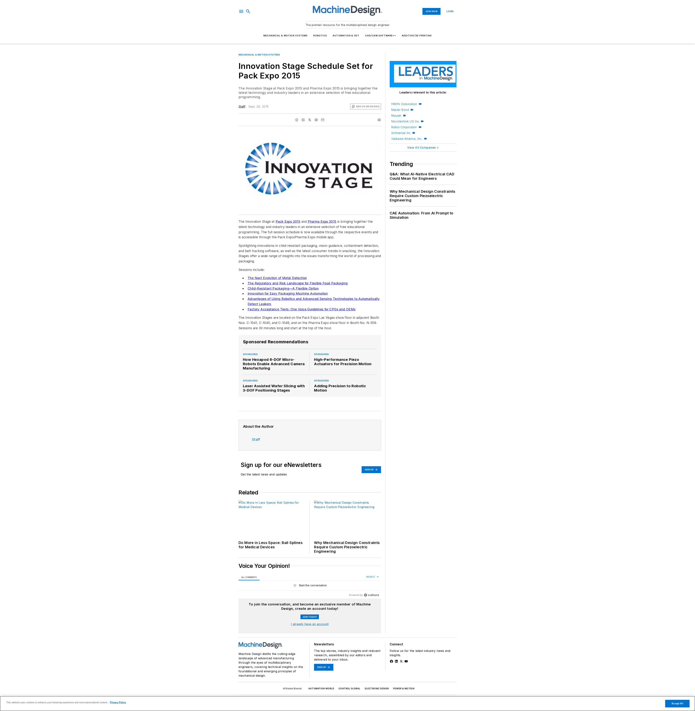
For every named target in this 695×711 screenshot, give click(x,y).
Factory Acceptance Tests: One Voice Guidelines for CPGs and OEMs (302, 309)
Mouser (396, 115)
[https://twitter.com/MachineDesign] (401, 661)
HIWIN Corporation (404, 104)
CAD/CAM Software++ (380, 35)
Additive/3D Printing (417, 35)
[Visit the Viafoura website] (371, 595)
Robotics (320, 35)
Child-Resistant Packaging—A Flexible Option (283, 288)
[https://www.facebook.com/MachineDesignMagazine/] (391, 661)
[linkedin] (303, 120)
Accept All (677, 703)
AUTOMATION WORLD (321, 688)
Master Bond (400, 110)
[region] (310, 586)
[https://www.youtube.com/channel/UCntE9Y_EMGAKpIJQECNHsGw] (406, 661)
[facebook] (296, 120)
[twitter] (309, 120)
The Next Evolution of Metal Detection (277, 278)
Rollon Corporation (404, 127)
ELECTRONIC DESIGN (377, 688)
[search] (248, 11)
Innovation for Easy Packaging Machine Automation (288, 293)
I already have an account (310, 624)
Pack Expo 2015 (288, 221)
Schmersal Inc (401, 133)
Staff (242, 106)
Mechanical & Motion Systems (285, 35)
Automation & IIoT (346, 35)
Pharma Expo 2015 (322, 221)
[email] (323, 120)
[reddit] (316, 120)
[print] (379, 120)
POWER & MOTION (403, 688)
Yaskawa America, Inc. (406, 138)
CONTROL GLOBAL (349, 688)
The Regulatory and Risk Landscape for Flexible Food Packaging (298, 283)
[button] (241, 11)
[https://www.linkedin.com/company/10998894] (396, 661)
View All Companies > (423, 147)
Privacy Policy (118, 702)
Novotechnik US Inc (405, 121)
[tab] (249, 577)
